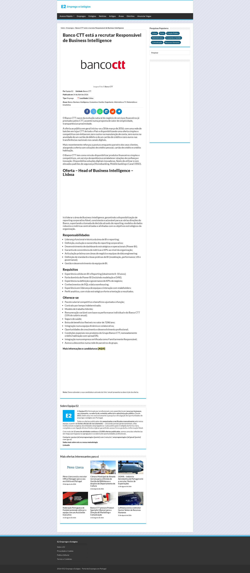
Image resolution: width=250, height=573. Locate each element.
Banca (70, 102)
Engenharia (109, 102)
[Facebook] (87, 111)
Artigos (112, 16)
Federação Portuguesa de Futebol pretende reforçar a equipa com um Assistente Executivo (74, 511)
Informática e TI (120, 102)
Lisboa (91, 98)
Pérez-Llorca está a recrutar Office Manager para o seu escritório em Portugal (75, 478)
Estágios (92, 16)
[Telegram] (119, 111)
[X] (93, 111)
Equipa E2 (69, 91)
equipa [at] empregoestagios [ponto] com (87, 437)
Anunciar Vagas (144, 16)
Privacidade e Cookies (65, 551)
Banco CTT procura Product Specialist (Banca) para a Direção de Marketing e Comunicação (102, 511)
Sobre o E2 (61, 547)
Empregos (81, 16)
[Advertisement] (103, 196)
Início (63, 28)
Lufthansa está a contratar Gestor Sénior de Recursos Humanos (129, 510)
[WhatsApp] (100, 111)
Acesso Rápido (66, 16)
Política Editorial (63, 555)
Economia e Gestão (97, 102)
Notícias (102, 16)
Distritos (131, 16)
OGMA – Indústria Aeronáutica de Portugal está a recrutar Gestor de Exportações (130, 480)
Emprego (70, 98)
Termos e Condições (64, 559)
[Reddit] (112, 111)
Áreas (121, 16)
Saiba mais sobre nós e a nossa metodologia (80, 442)
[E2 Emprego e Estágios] (76, 6)
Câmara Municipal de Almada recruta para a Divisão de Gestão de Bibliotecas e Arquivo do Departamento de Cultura (102, 481)
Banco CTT (109, 87)
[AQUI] (101, 348)
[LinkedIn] (106, 111)
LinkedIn (66, 445)
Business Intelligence (81, 102)
